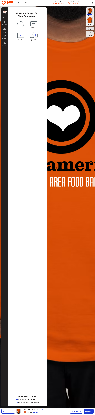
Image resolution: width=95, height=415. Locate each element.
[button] (78, 3)
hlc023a (25, 3)
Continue (88, 411)
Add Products (8, 411)
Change (44, 410)
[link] (7, 3)
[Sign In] (89, 3)
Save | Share (76, 411)
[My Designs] (18, 2)
